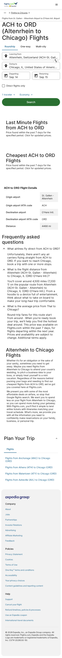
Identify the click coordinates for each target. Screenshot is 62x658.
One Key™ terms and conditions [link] (19, 570)
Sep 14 (13, 77)
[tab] (10, 46)
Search (31, 102)
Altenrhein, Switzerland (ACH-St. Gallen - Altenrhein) (34, 57)
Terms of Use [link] (11, 565)
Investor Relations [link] (13, 525)
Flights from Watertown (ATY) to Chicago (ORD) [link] (31, 473)
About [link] (8, 509)
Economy (25, 94)
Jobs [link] (7, 514)
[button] (31, 438)
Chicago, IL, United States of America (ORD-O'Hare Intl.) (34, 67)
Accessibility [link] (11, 575)
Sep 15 (43, 77)
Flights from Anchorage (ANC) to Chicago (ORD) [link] (27, 459)
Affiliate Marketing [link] (13, 535)
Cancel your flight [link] (13, 604)
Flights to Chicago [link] (19, 13)
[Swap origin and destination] (55, 61)
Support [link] (9, 599)
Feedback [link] (10, 541)
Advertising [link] (10, 530)
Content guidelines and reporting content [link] (24, 586)
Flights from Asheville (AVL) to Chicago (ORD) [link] (29, 479)
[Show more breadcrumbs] (5, 13)
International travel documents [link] (19, 620)
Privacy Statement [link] (13, 554)
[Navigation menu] (56, 5)
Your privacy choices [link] (15, 580)
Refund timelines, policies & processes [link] (23, 610)
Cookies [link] (9, 559)
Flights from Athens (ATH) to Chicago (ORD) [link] (29, 467)
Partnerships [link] (11, 519)
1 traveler (7, 94)
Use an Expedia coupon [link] (16, 615)
